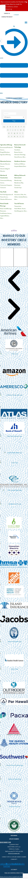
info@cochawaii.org (14, 853)
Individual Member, (23, 197)
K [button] (15, 130)
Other (16, 192)
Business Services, (18, 152)
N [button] (23, 130)
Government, (17, 185)
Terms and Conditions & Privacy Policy (14, 873)
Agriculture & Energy (6, 145)
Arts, (25, 194)
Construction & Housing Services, (5, 181)
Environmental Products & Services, (6, 148)
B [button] (10, 126)
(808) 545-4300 (9, 851)
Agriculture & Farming (5, 154)
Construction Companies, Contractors (6, 186)
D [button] (15, 126)
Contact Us (7, 13)
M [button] (20, 130)
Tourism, (24, 208)
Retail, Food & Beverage (4, 205)
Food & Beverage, (8, 208)
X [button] (17, 136)
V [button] (11, 136)
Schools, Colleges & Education (5, 170)
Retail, (1, 208)
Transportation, (17, 206)
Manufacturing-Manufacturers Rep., (19, 181)
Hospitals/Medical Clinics (20, 166)
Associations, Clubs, (19, 194)
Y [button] (20, 136)
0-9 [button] (4, 126)
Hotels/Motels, (17, 208)
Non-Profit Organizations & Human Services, (6, 196)
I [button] (10, 130)
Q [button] (14, 133)
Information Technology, (20, 154)
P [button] (11, 133)
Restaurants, (3, 211)
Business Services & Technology (19, 146)
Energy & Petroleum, (5, 152)
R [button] (17, 133)
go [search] (14, 121)
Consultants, (17, 149)
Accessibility (14, 869)
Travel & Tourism (19, 203)
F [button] (21, 126)
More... (24, 157)
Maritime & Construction (4, 177)
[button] (26, 22)
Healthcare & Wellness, (19, 164)
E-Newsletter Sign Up (6, 17)
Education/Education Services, (5, 165)
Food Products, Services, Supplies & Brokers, (6, 214)
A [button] (7, 126)
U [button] (8, 136)
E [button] (18, 126)
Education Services (5, 161)
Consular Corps (18, 187)
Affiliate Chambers (14, 839)
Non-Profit (3, 192)
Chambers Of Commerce (6, 199)
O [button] (8, 133)
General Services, (18, 157)
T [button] (22, 133)
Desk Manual (14, 835)
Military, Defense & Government (19, 177)
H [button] (7, 130)
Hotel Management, (19, 211)
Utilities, (16, 197)
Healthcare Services (20, 161)
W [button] (14, 136)
